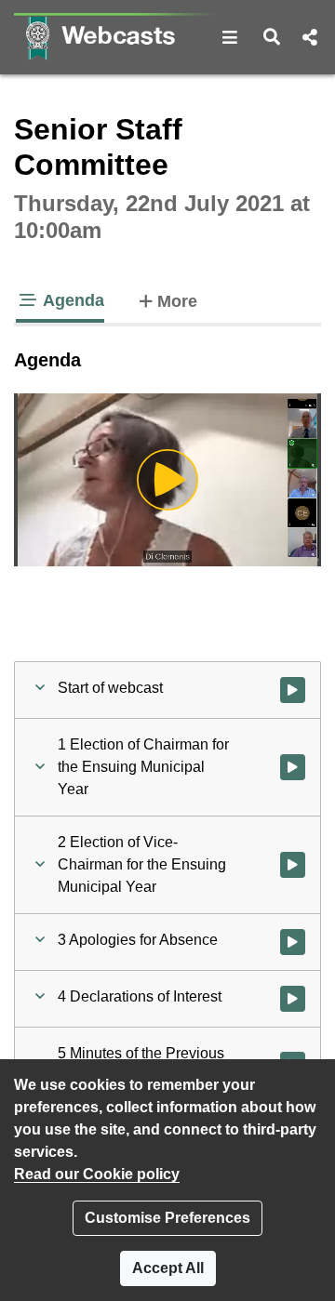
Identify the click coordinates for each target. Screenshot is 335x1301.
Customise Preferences (167, 1218)
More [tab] (177, 301)
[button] (230, 37)
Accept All (168, 1268)
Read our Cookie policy (97, 1174)
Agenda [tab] (71, 300)
